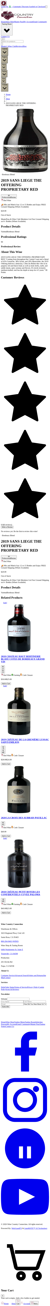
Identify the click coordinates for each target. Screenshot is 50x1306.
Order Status (9, 987)
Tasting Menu (19, 1022)
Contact (7, 978)
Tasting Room (7, 24)
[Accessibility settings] (3, 3)
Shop (8, 99)
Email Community (40, 22)
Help (3, 987)
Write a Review (7, 527)
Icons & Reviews (12, 989)
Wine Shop (10, 1022)
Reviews (19, 46)
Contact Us (5, 36)
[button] (25, 200)
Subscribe (5, 1007)
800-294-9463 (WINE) (10, 941)
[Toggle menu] (2, 9)
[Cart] (46, 6)
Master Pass (18, 22)
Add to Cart (6, 684)
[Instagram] (25, 1123)
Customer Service (8, 975)
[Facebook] (25, 1075)
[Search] (2, 39)
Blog (24, 46)
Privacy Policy (32, 987)
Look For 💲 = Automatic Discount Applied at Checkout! (23, 7)
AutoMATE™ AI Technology (35, 1228)
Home (3, 22)
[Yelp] (25, 1172)
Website (4, 999)
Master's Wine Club (8, 46)
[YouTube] (25, 1220)
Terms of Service (20, 987)
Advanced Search (21, 975)
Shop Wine (10, 22)
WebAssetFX (17, 1228)
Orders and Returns (35, 975)
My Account (28, 22)
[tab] (5, 1304)
